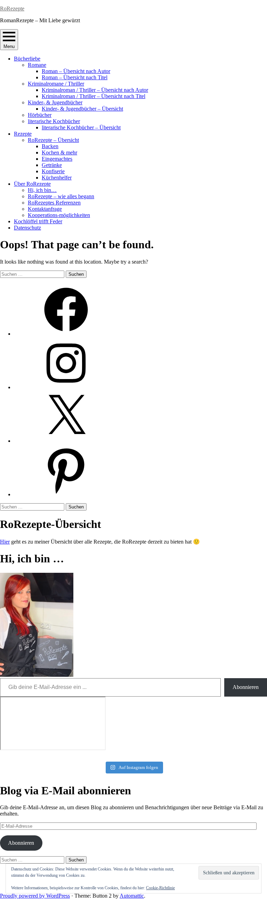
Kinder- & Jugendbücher (55, 102)
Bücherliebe (27, 59)
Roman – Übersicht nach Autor (76, 71)
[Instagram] (66, 387)
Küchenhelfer (57, 177)
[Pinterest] (66, 494)
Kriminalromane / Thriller (56, 84)
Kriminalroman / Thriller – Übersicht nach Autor (95, 90)
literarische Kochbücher (54, 121)
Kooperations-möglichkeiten (59, 215)
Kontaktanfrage (45, 209)
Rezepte (23, 134)
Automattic (132, 896)
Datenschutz (27, 228)
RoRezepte (12, 8)
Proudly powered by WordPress (35, 896)
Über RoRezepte (32, 184)
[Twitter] (66, 441)
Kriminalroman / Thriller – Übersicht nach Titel (93, 96)
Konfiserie (53, 171)
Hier (5, 542)
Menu (9, 46)
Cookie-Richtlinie (160, 887)
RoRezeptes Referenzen (54, 203)
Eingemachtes (57, 159)
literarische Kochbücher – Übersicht (81, 127)
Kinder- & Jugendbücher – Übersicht (82, 109)
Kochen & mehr (59, 152)
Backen (50, 146)
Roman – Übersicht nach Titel (74, 77)
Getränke (52, 165)
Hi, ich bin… (42, 190)
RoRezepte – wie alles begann (61, 196)
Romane (37, 65)
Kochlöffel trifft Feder (38, 221)
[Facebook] (66, 334)
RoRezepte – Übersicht (53, 140)
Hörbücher (39, 115)
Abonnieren (246, 687)
